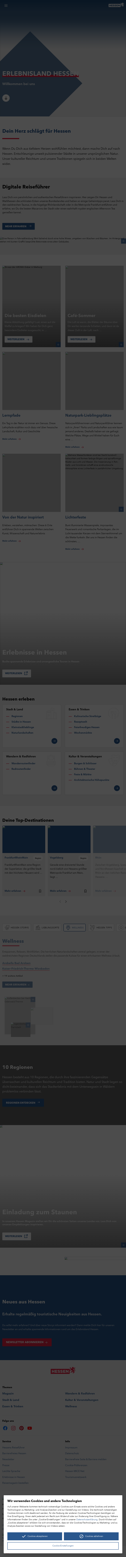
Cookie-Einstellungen (63, 1546)
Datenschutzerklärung (87, 1520)
